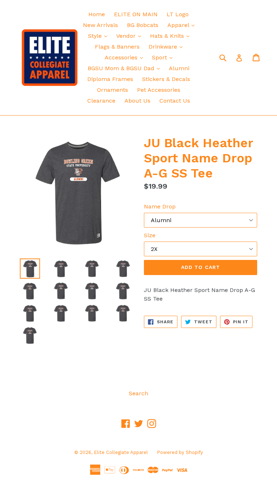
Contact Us (174, 100)
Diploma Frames (110, 79)
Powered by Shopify (180, 452)
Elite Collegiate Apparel (121, 452)
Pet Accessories (158, 89)
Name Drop (160, 206)
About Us (137, 100)
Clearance (101, 100)
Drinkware (167, 46)
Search (138, 393)
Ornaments (112, 89)
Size (149, 235)
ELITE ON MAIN (136, 14)
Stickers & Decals (166, 79)
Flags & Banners (117, 46)
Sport (164, 57)
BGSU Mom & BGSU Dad (125, 68)
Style (99, 35)
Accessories (125, 57)
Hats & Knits (171, 35)
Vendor (130, 35)
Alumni (179, 68)
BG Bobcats (142, 25)
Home (96, 14)
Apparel (182, 24)
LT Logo (178, 14)
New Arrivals (100, 25)
